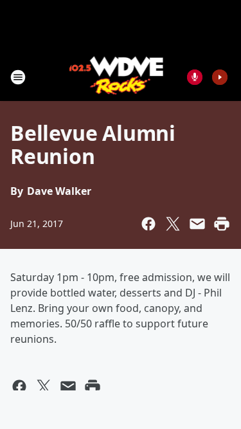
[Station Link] (116, 77)
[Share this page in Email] (197, 224)
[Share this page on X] (173, 224)
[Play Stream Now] (220, 77)
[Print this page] (222, 224)
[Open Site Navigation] (18, 77)
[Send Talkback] (194, 77)
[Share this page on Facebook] (148, 224)
